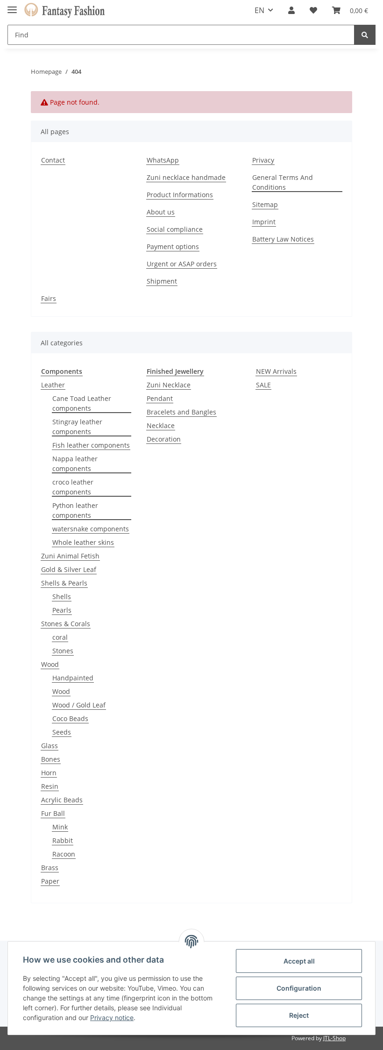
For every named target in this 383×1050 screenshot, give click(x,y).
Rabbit (62, 840)
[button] (291, 10)
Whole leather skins (83, 542)
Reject (299, 1015)
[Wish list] (313, 10)
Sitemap (265, 204)
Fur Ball (53, 813)
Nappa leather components (75, 463)
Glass (49, 745)
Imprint (264, 221)
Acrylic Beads (62, 799)
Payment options (173, 246)
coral (60, 637)
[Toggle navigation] (12, 6)
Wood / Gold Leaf (79, 704)
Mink (60, 826)
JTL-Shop (334, 1038)
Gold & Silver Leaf (68, 569)
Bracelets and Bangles (181, 411)
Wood (50, 664)
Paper (50, 881)
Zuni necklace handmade (186, 177)
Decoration (164, 439)
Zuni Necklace (169, 384)
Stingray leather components (77, 426)
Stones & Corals (65, 623)
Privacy (263, 160)
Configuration (299, 988)
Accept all (299, 961)
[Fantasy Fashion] (64, 10)
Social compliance (175, 229)
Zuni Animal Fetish (70, 555)
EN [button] (259, 10)
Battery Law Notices (283, 239)
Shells (61, 596)
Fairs (48, 298)
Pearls (61, 610)
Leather (53, 384)
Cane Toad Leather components (81, 403)
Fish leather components (91, 445)
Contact (53, 160)
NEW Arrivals (276, 371)
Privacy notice (112, 1017)
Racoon (63, 854)
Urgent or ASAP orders (182, 263)
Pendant (160, 398)
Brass (49, 867)
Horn (49, 772)
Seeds (61, 732)
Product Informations (180, 194)
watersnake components (90, 528)
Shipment (162, 281)
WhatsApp (163, 160)
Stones (62, 650)
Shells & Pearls (64, 583)
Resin (49, 786)
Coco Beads (70, 718)
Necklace (161, 425)
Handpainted (72, 677)
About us (161, 211)
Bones (50, 759)
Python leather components (75, 510)
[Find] (365, 35)
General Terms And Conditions (282, 182)
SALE (263, 384)
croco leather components (72, 487)
